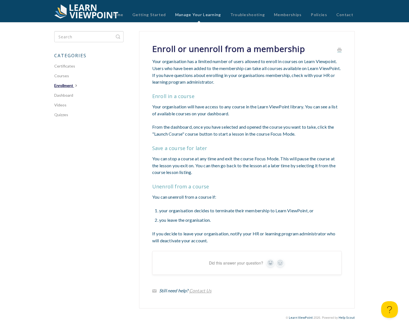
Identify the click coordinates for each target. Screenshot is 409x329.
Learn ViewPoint (301, 317)
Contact (344, 14)
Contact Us (200, 290)
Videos (60, 105)
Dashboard (63, 95)
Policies (319, 14)
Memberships (288, 14)
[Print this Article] (339, 50)
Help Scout (347, 317)
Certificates (64, 66)
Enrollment (64, 85)
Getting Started (149, 14)
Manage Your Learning (198, 14)
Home (117, 14)
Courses (61, 75)
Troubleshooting (247, 14)
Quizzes (61, 114)
